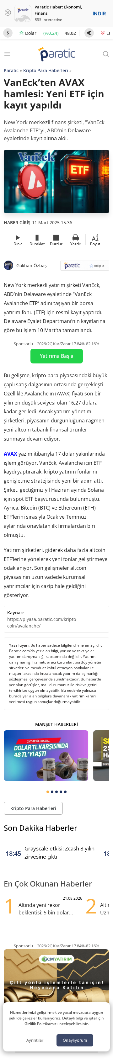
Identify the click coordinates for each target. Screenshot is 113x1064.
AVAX (10, 453)
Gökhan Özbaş (31, 265)
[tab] (47, 792)
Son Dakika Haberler (40, 828)
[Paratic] (56, 54)
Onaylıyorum (75, 1040)
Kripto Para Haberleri (45, 70)
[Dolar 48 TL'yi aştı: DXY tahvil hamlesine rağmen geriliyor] (46, 755)
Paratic (11, 70)
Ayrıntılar (34, 1040)
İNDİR (99, 13)
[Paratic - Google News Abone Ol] (84, 268)
